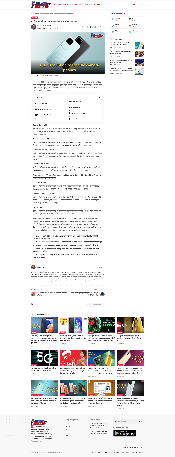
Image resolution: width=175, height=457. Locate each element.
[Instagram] (118, 26)
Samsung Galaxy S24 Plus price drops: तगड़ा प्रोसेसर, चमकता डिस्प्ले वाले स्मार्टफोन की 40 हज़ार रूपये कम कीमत (130, 370)
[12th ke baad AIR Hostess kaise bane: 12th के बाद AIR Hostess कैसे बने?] (139, 45)
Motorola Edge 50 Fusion (44, 109)
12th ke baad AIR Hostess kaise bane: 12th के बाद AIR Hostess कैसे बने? (98, 426)
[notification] (131, 5)
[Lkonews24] (41, 5)
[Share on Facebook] (87, 27)
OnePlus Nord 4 (75, 107)
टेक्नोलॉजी (37, 14)
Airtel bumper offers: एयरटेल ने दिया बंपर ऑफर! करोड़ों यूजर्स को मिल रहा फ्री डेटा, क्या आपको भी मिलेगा (72, 370)
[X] (135, 19)
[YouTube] (135, 447)
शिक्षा (111, 47)
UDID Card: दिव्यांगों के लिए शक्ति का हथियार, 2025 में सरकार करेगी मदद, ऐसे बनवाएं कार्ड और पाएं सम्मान (100, 401)
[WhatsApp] (135, 32)
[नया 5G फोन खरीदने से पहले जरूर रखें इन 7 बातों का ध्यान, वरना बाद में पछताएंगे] (44, 358)
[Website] (104, 267)
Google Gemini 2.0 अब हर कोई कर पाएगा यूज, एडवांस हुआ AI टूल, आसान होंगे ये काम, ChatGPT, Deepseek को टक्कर (101, 338)
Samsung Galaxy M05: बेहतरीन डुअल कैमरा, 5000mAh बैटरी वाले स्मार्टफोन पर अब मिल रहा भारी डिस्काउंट (44, 401)
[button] (93, 27)
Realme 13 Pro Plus (76, 101)
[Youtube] (135, 26)
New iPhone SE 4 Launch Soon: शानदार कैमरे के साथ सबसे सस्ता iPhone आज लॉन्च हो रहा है (67, 245)
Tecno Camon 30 (42, 103)
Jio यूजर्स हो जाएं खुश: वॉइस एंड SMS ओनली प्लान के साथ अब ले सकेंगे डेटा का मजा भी (130, 338)
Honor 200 (74, 119)
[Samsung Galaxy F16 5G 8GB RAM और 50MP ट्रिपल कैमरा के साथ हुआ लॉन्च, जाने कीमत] (73, 325)
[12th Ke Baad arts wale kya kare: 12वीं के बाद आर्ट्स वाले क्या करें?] (139, 54)
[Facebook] (118, 19)
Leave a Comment (96, 304)
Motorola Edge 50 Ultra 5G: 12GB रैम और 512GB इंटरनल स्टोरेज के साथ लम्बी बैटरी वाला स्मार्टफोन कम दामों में (72, 401)
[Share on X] (90, 27)
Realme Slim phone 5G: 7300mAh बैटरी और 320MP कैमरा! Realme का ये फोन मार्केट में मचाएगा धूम (69, 242)
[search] (137, 4)
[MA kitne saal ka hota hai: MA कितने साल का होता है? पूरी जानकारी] (139, 62)
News (33, 395)
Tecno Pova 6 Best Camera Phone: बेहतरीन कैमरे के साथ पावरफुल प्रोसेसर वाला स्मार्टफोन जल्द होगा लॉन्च (100, 370)
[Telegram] (118, 32)
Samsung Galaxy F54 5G (44, 115)
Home (32, 14)
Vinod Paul (40, 26)
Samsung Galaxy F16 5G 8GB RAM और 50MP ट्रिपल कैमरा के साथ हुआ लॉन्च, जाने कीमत (73, 338)
